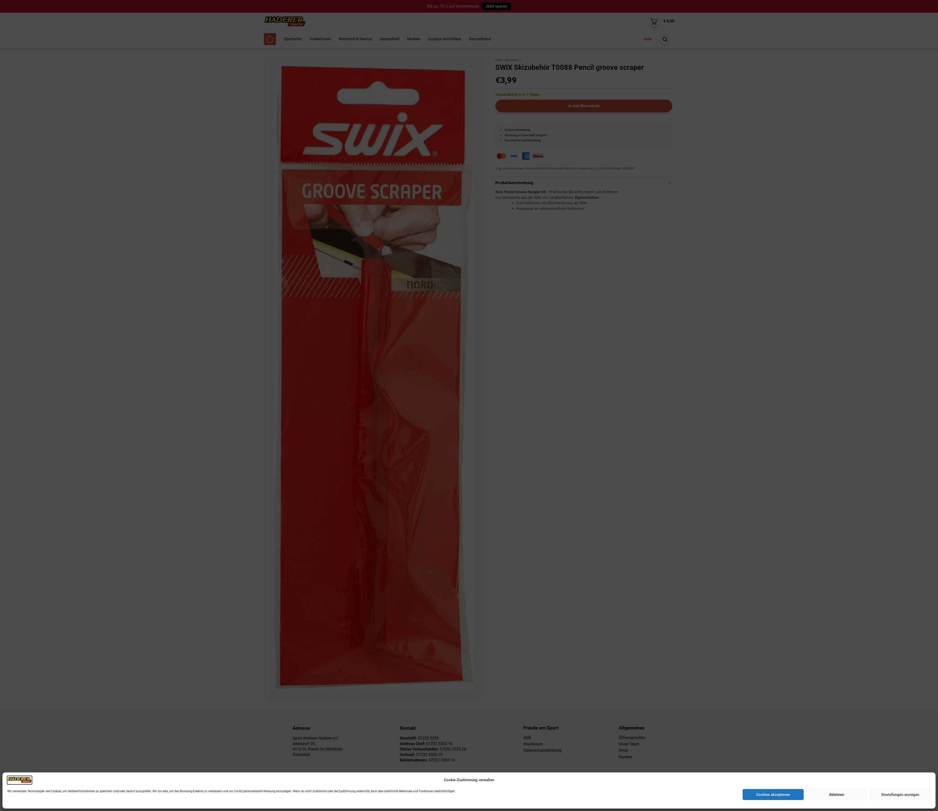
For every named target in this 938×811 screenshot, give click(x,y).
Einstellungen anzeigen (900, 794)
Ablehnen (836, 794)
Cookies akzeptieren (773, 794)
